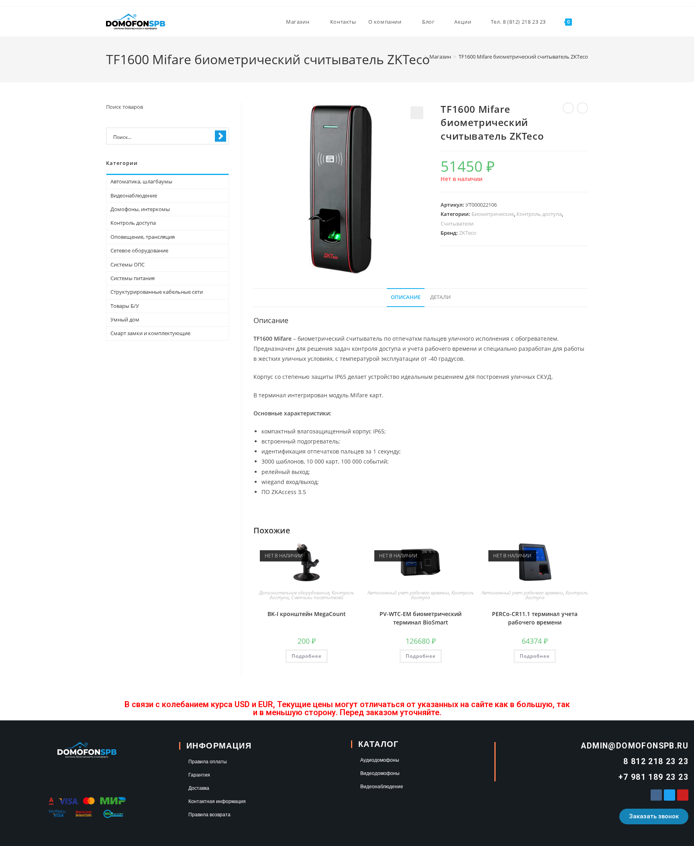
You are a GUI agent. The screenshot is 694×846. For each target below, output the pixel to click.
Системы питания (132, 278)
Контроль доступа (539, 214)
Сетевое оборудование (139, 250)
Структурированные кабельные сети (156, 291)
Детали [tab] (440, 297)
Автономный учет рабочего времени (408, 592)
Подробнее (307, 656)
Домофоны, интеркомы (140, 209)
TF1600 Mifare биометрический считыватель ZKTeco (523, 56)
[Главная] (420, 56)
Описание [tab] (405, 297)
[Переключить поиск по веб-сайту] (586, 22)
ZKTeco (467, 232)
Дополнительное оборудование (294, 592)
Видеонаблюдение (133, 195)
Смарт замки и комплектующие (150, 333)
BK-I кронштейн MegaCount (306, 614)
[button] (416, 112)
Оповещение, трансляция (142, 236)
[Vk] (656, 795)
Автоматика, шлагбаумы (141, 181)
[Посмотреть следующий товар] (582, 108)
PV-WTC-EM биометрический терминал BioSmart (420, 618)
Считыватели (457, 223)
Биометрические (493, 214)
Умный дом (124, 319)
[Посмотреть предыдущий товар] (568, 108)
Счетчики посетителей (317, 597)
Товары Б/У (124, 305)
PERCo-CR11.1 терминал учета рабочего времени (535, 618)
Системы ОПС (127, 264)
